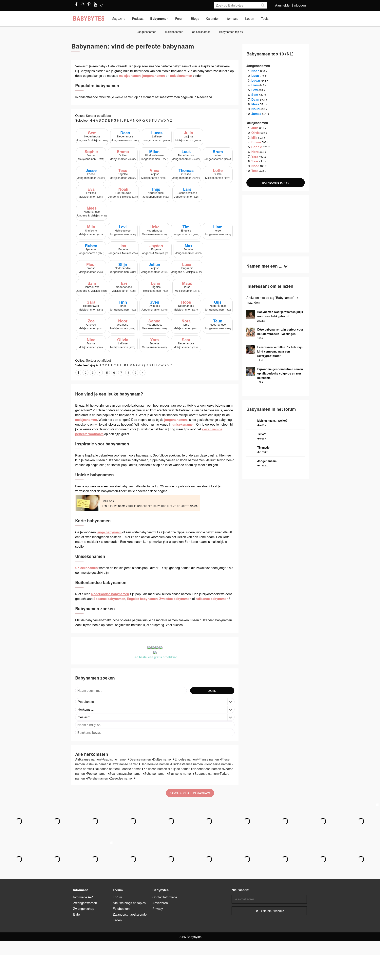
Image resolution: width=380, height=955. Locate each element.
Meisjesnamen (174, 32)
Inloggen (300, 5)
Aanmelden (283, 5)
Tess (254, 170)
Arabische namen (115, 759)
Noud (255, 109)
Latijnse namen (180, 768)
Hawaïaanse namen (124, 764)
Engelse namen (186, 759)
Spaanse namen (206, 773)
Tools (265, 18)
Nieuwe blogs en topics (129, 903)
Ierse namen (84, 768)
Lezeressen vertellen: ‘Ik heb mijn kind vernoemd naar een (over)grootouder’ (280, 351)
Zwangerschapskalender (130, 914)
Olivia (255, 132)
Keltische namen (155, 768)
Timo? (261, 434)
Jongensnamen (146, 32)
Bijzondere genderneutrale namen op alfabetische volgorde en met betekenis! (280, 373)
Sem (254, 94)
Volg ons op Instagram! (191, 793)
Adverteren (160, 903)
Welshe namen (98, 778)
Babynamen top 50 (231, 32)
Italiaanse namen (107, 768)
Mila (254, 137)
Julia (254, 128)
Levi (254, 90)
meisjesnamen (130, 75)
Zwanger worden (85, 903)
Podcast (137, 18)
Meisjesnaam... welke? (272, 420)
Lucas (256, 80)
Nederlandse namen (207, 768)
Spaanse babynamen (109, 598)
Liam (255, 85)
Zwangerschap (83, 908)
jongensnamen (153, 75)
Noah (255, 71)
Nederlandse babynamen (110, 594)
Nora (255, 151)
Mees (255, 104)
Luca (255, 75)
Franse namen (209, 759)
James (256, 113)
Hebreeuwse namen (155, 764)
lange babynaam (109, 532)
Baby (77, 914)
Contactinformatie (164, 897)
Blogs (195, 18)
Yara (254, 156)
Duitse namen (163, 759)
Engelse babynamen (142, 598)
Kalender (212, 18)
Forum (179, 18)
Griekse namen (98, 764)
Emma (256, 142)
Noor (255, 166)
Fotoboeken (121, 908)
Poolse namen (97, 773)
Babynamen (159, 18)
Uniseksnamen (201, 32)
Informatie (231, 18)
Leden (249, 18)
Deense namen (140, 759)
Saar (254, 161)
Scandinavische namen (126, 773)
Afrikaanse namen (88, 759)
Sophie (256, 147)
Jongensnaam (266, 461)
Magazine (118, 18)
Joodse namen (131, 768)
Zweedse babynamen (175, 598)
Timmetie (263, 447)
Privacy (157, 908)
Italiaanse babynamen (212, 598)
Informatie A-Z (83, 897)
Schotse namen (155, 773)
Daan (255, 99)
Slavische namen (180, 773)
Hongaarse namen (218, 764)
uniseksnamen (181, 75)
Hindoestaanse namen (187, 764)
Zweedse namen (122, 778)
